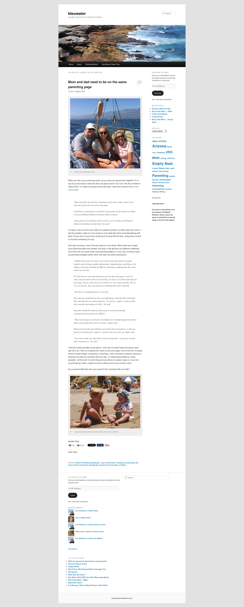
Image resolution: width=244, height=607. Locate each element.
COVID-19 (171, 158)
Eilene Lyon (79, 531)
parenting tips (94, 463)
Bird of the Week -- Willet (78, 580)
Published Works (91, 64)
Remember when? (75, 582)
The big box (73, 572)
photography (165, 179)
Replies (122, 465)
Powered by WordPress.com (122, 598)
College (163, 158)
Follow (72, 495)
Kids (167, 168)
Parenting (85, 463)
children (78, 463)
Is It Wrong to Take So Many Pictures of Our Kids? (88, 585)
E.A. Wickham (80, 511)
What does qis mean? (76, 574)
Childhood (161, 152)
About (79, 64)
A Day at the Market (159, 114)
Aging (155, 141)
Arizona (159, 146)
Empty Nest (162, 163)
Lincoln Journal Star (80, 465)
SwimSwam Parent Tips (111, 64)
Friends (155, 168)
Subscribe (157, 93)
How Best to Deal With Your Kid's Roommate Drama (88, 577)
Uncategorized (158, 189)
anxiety (162, 141)
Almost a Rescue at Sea (161, 108)
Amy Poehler (110, 463)
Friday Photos (157, 116)
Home (71, 64)
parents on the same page (108, 465)
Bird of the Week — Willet (162, 111)
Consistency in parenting (125, 463)
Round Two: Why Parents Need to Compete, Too (87, 569)
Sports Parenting (158, 182)
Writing (162, 191)
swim (167, 182)
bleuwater (77, 13)
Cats (154, 152)
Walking (155, 192)
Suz (76, 517)
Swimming (158, 185)
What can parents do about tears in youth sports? (87, 561)
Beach (169, 146)
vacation (168, 189)
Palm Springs (163, 171)
